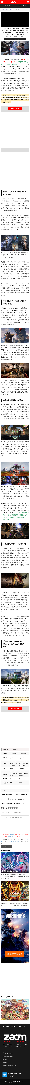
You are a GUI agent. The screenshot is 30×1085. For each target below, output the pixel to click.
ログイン (12, 834)
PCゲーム (7, 6)
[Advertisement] (15, 131)
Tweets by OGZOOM (7, 997)
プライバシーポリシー (13, 841)
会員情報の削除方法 (7, 1056)
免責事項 (4, 1062)
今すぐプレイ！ (15, 108)
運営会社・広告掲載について (10, 1065)
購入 (19, 39)
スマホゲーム (22, 6)
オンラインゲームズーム (7, 9)
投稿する (7, 846)
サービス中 (13, 39)
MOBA (23, 39)
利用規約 (4, 1059)
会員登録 (10, 836)
